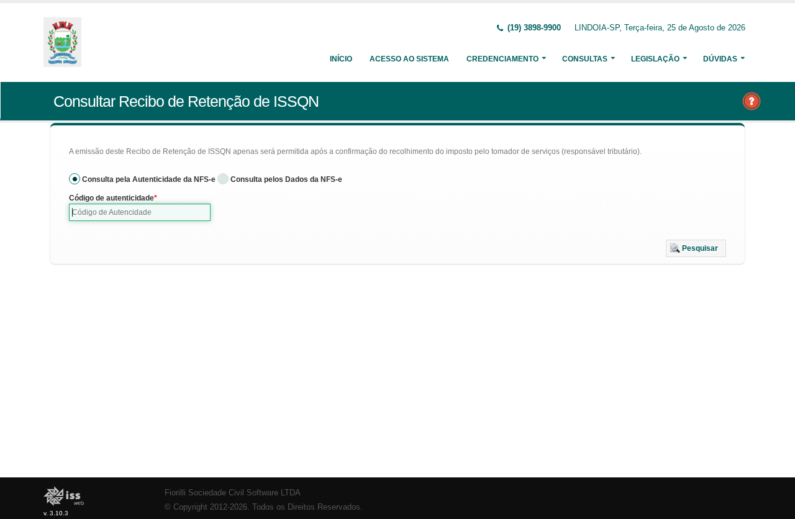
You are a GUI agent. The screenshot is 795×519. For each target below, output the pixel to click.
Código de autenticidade (111, 198)
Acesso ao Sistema (409, 59)
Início (341, 59)
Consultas (584, 59)
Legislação (655, 59)
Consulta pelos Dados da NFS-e (286, 179)
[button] (696, 248)
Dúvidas (720, 59)
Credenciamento (502, 59)
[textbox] (140, 212)
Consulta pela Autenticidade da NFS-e (149, 179)
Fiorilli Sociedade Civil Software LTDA (233, 493)
